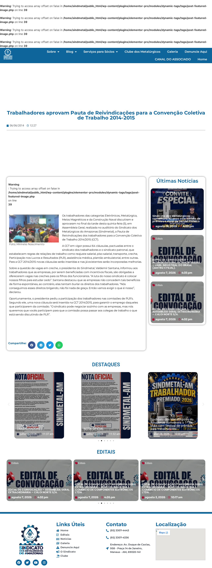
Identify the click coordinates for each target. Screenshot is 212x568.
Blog (69, 52)
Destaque (160, 192)
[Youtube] (36, 563)
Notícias (171, 192)
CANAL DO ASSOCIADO (173, 59)
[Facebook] (19, 563)
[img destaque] (177, 209)
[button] (31, 345)
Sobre (51, 52)
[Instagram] (44, 563)
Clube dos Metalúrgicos (142, 52)
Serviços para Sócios (98, 52)
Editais (159, 238)
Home (202, 59)
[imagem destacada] (39, 405)
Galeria (172, 52)
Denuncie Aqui (196, 52)
